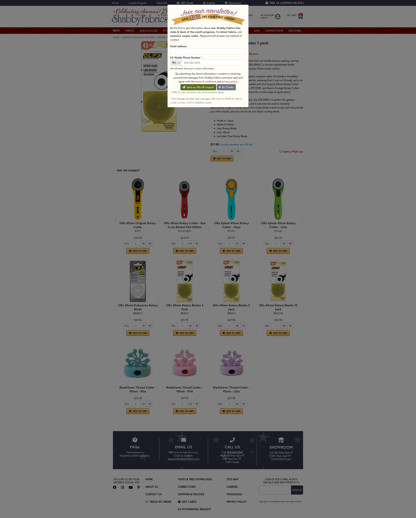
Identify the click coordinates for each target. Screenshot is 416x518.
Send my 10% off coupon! (200, 87)
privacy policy (229, 81)
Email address (178, 46)
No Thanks (227, 87)
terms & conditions (205, 81)
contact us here (177, 102)
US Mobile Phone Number (186, 57)
